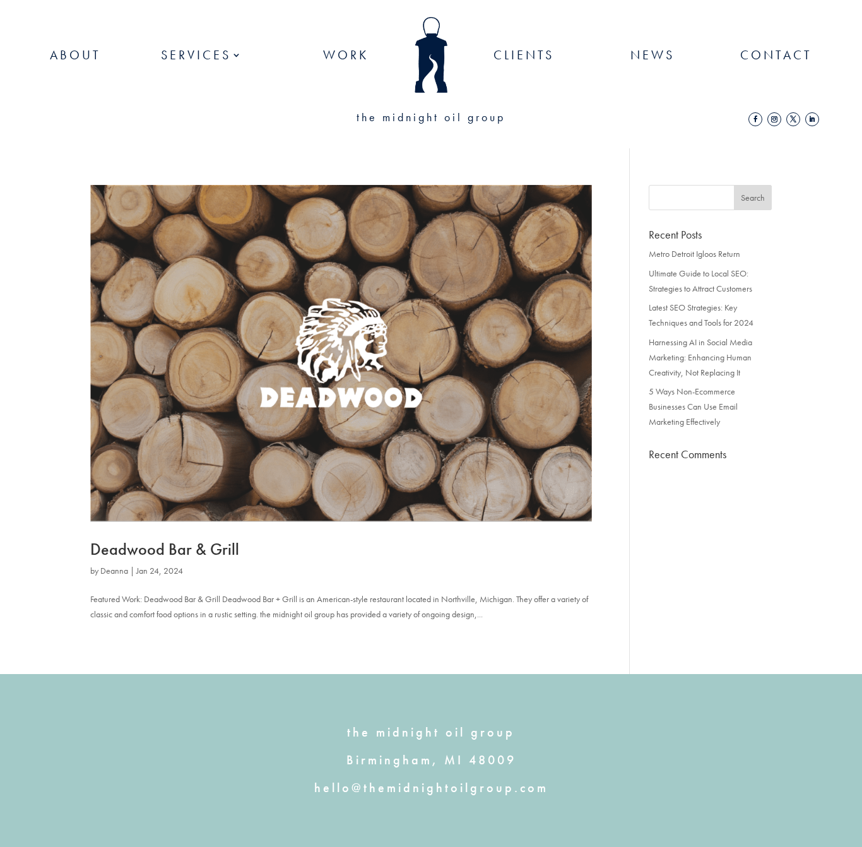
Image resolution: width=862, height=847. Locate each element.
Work (346, 55)
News (652, 55)
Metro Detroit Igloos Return (694, 253)
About (75, 55)
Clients (523, 55)
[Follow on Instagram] (774, 119)
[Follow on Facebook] (755, 119)
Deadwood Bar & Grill (164, 549)
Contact (776, 55)
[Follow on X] (793, 119)
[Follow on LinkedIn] (812, 119)
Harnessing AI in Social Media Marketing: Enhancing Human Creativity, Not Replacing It (700, 357)
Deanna (114, 570)
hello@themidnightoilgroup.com (431, 787)
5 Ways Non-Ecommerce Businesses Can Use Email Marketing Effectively (693, 406)
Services (196, 55)
